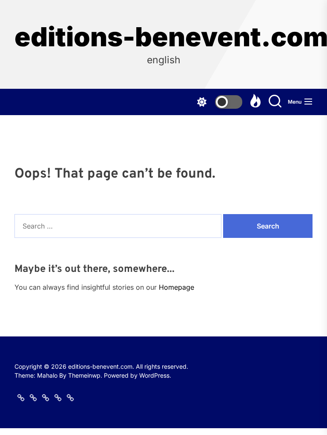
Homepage (176, 287)
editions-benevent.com (163, 37)
